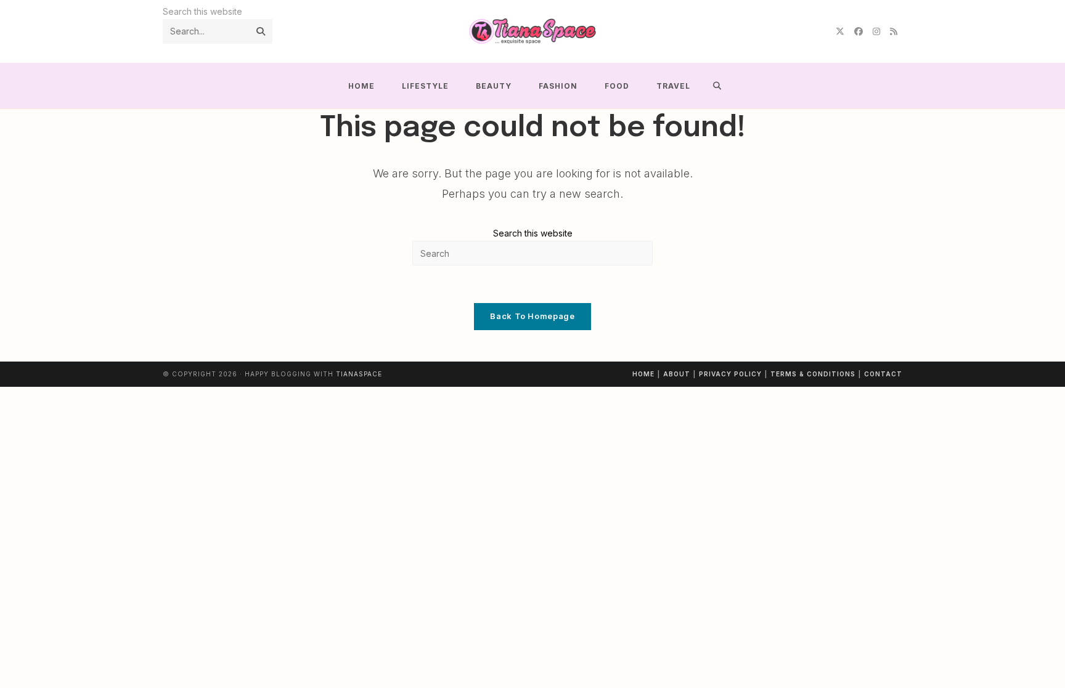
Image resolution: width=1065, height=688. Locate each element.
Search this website (533, 233)
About (676, 374)
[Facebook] (858, 31)
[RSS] (893, 31)
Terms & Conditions (812, 374)
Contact (883, 374)
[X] (840, 31)
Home (643, 374)
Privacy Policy (730, 374)
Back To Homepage (532, 316)
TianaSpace (359, 374)
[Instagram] (876, 31)
